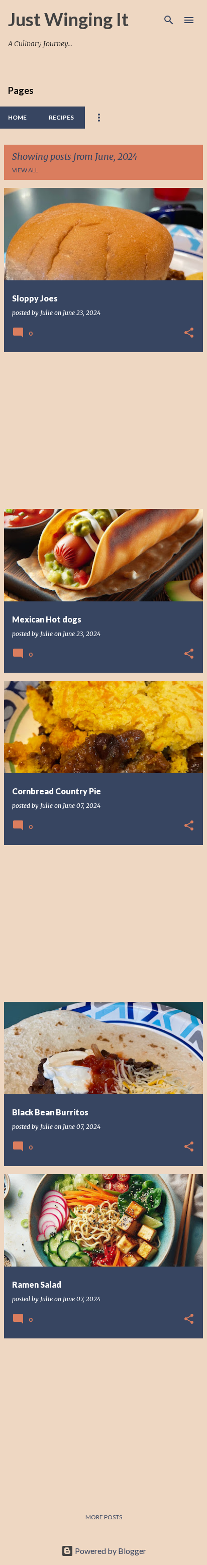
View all (25, 170)
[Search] (169, 20)
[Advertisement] (103, 430)
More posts (103, 1517)
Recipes (61, 117)
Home (17, 117)
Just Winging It (68, 19)
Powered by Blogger (109, 1550)
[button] (189, 333)
